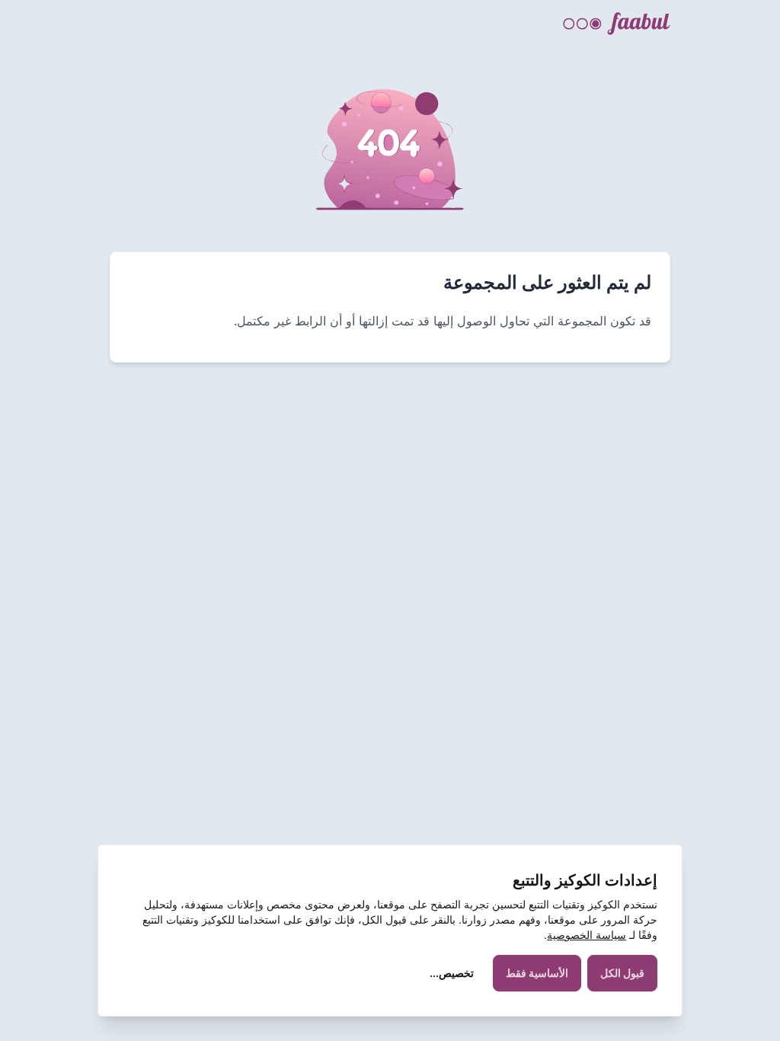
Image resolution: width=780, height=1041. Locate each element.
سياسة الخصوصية (586, 934)
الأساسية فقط (537, 972)
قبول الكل (622, 972)
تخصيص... (452, 972)
